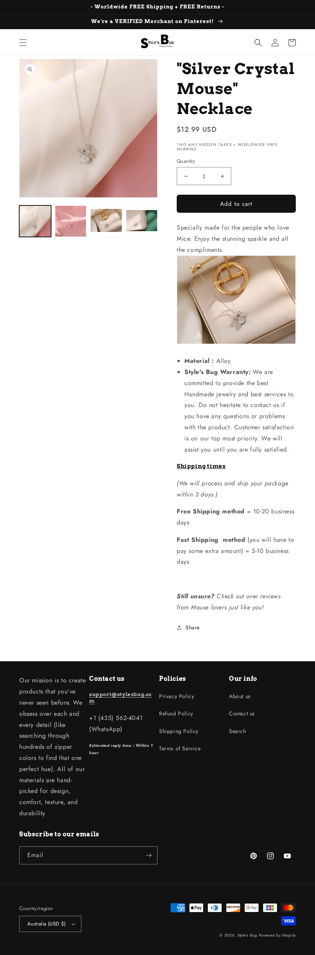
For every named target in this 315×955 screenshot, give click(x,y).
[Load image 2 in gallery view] (71, 221)
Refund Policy (176, 713)
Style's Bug (247, 935)
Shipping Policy (179, 731)
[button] (23, 42)
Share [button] (193, 627)
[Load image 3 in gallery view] (106, 221)
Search (237, 731)
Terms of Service (180, 748)
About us (240, 696)
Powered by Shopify (277, 935)
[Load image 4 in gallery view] (142, 221)
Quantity (186, 161)
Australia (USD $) (46, 923)
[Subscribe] (148, 855)
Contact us (242, 713)
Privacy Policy (176, 696)
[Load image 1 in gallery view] (35, 221)
